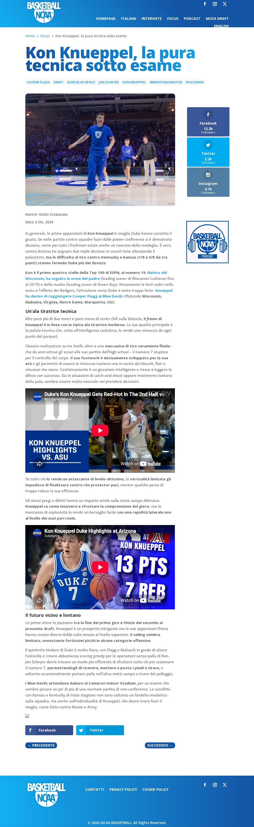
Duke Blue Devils (81, 82)
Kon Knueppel (134, 82)
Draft (59, 82)
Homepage (106, 19)
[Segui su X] (225, 4)
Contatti (94, 790)
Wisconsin (195, 82)
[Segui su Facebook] (205, 4)
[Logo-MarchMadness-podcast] (207, 262)
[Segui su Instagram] (215, 4)
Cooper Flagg (38, 82)
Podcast (192, 19)
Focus (172, 19)
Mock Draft (217, 19)
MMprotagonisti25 (166, 82)
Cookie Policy (155, 790)
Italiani (128, 19)
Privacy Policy (123, 790)
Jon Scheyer (109, 82)
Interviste (152, 19)
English (221, 26)
